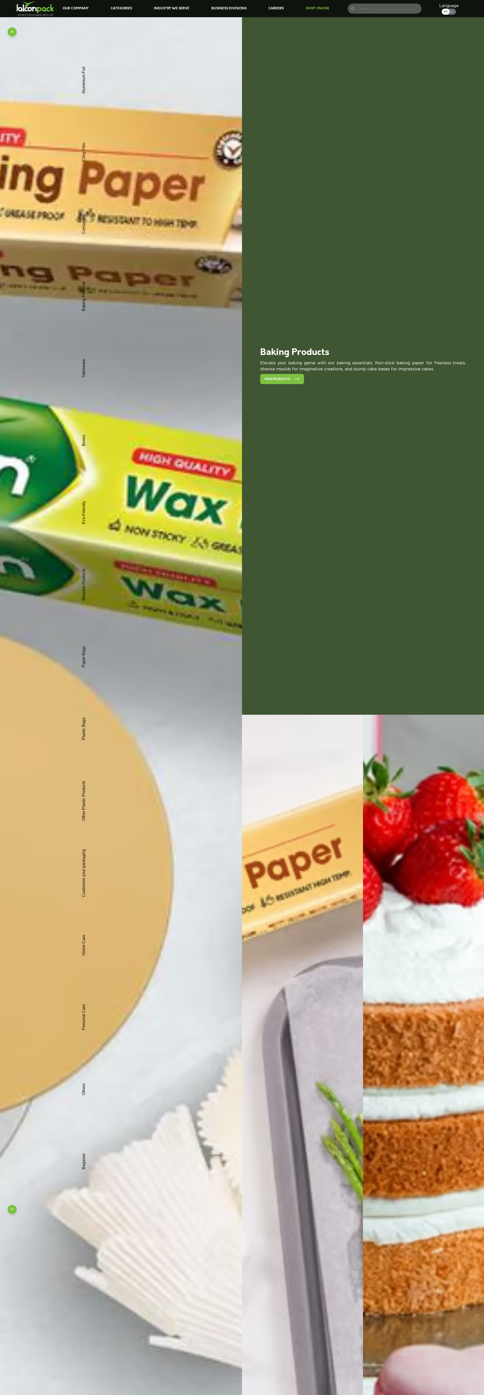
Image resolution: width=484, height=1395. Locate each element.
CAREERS (276, 8)
